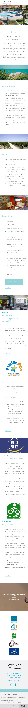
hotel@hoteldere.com (14, 680)
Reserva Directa (14, 597)
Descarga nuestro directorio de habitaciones (14, 282)
